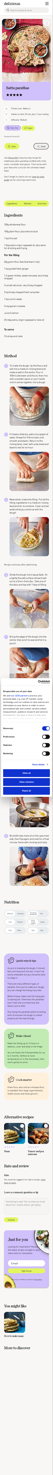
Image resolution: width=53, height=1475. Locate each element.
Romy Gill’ (13, 157)
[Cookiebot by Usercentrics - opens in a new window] (38, 682)
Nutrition (42, 203)
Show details (38, 764)
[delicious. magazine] (12, 3)
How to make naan (14, 1336)
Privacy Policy (38, 1279)
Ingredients (12, 203)
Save (13, 146)
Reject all (26, 791)
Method (27, 203)
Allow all (26, 773)
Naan (7, 1151)
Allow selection (26, 782)
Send (43, 146)
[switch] (46, 737)
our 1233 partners (20, 695)
